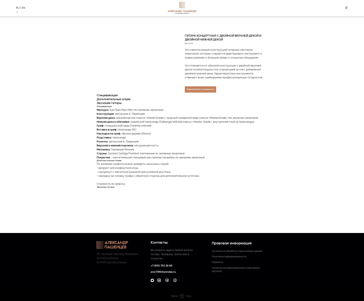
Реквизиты (217, 262)
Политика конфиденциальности (229, 256)
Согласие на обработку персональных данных (237, 251)
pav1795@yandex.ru (163, 272)
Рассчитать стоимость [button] (200, 89)
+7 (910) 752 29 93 (161, 266)
